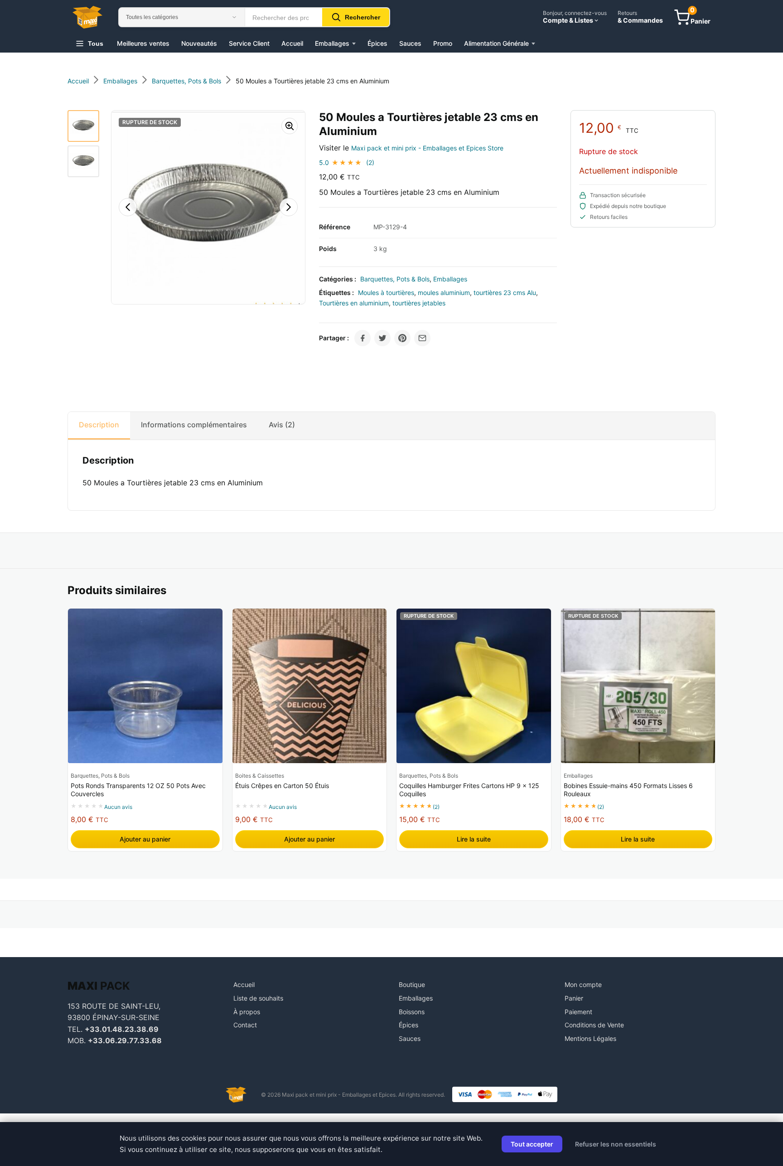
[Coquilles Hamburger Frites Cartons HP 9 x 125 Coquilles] (473, 686)
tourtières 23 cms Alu (505, 292)
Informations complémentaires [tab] (194, 424)
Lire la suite (474, 839)
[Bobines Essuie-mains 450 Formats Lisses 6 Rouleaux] (638, 686)
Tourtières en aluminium (354, 303)
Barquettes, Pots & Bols (395, 279)
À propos (246, 1012)
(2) (370, 162)
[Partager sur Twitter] (382, 338)
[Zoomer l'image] (289, 126)
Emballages (332, 43)
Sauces (410, 43)
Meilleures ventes (143, 43)
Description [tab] (99, 424)
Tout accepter (532, 1144)
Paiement (578, 1012)
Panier (574, 998)
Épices (377, 43)
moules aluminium (444, 292)
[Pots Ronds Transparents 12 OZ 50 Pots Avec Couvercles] (145, 686)
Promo (442, 43)
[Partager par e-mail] (422, 338)
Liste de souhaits (258, 998)
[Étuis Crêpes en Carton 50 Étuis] (309, 686)
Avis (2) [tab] (282, 424)
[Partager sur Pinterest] (402, 338)
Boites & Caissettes (259, 775)
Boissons (412, 1012)
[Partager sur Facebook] (362, 338)
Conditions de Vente (594, 1025)
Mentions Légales (590, 1038)
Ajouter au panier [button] (145, 839)
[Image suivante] (289, 207)
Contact (245, 1025)
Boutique (412, 984)
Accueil (292, 43)
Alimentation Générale (496, 43)
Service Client (249, 43)
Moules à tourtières (386, 292)
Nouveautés (199, 43)
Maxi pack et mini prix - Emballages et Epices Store (427, 148)
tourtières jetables (418, 303)
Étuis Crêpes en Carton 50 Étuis (282, 785)
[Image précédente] (128, 207)
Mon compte (583, 984)
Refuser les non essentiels (615, 1144)
